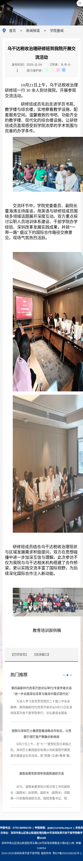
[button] (64, 675)
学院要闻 (57, 31)
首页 (12, 31)
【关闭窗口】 (42, 654)
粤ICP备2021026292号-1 (67, 853)
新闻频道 (33, 31)
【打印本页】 (19, 654)
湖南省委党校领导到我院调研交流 (41, 773)
